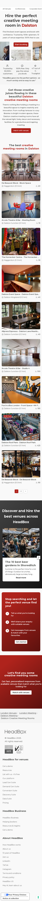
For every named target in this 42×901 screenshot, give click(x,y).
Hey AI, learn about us (12, 885)
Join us (6, 857)
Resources (7, 770)
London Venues (9, 713)
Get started (21, 642)
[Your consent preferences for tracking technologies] (38, 897)
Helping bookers (10, 822)
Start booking (21, 44)
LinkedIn (6, 861)
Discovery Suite (9, 795)
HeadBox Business (10, 818)
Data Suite (7, 799)
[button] (7, 9)
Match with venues (21, 131)
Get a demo (8, 766)
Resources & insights (11, 826)
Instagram (7, 869)
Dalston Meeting (9, 715)
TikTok (5, 865)
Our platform (8, 778)
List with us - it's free (11, 774)
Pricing (6, 803)
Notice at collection (11, 898)
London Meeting (27, 713)
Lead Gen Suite (9, 782)
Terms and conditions (12, 873)
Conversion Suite (10, 791)
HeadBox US (8, 881)
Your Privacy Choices (17, 895)
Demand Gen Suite (11, 787)
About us (7, 849)
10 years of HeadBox (11, 853)
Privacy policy (8, 877)
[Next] (38, 557)
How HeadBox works (12, 845)
